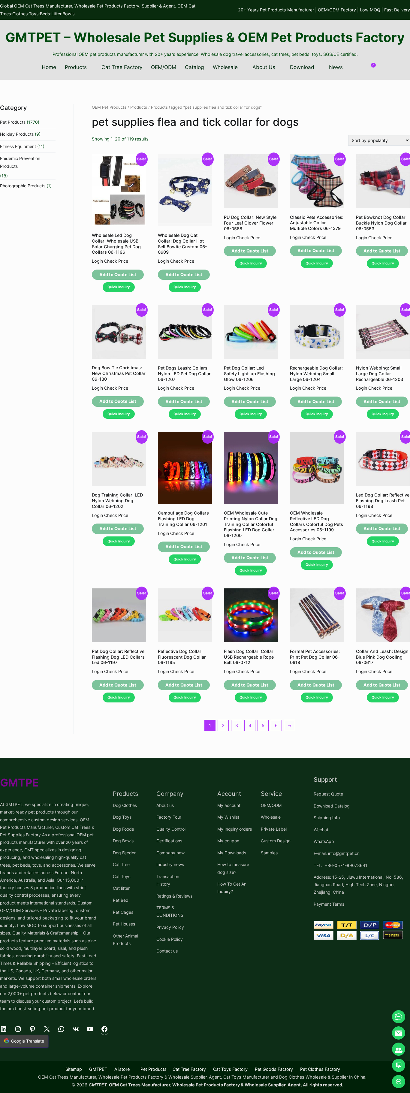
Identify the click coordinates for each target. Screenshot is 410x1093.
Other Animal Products (125, 939)
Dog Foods (123, 829)
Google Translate (27, 1040)
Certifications (169, 840)
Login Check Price (110, 261)
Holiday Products (17, 134)
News (336, 67)
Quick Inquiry (118, 287)
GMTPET (98, 1069)
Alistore (122, 1069)
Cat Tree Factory (122, 67)
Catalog (194, 67)
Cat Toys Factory (230, 1069)
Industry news (170, 864)
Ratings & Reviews (174, 895)
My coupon (228, 840)
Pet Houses (124, 923)
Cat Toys (121, 876)
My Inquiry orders (234, 829)
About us (165, 805)
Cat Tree (121, 864)
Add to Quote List (117, 274)
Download (302, 67)
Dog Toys (122, 817)
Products (76, 67)
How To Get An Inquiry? (231, 887)
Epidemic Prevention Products (20, 162)
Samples (269, 852)
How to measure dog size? (233, 868)
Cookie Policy (169, 939)
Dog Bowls (123, 840)
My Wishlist (228, 817)
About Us (263, 67)
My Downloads (231, 852)
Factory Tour (168, 817)
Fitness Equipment (18, 146)
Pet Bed (120, 900)
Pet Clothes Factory (320, 1069)
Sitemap (73, 1069)
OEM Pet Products (109, 107)
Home (49, 67)
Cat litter (121, 888)
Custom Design (276, 840)
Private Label (274, 829)
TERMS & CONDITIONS (169, 911)
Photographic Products (22, 185)
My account (228, 805)
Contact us (167, 950)
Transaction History (167, 880)
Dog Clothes (125, 805)
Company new (170, 852)
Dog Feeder (124, 852)
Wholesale (225, 67)
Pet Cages (123, 912)
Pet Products (13, 122)
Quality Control (170, 829)
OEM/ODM (163, 67)
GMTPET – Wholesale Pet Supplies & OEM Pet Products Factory (205, 37)
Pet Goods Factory (274, 1069)
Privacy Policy (170, 927)
